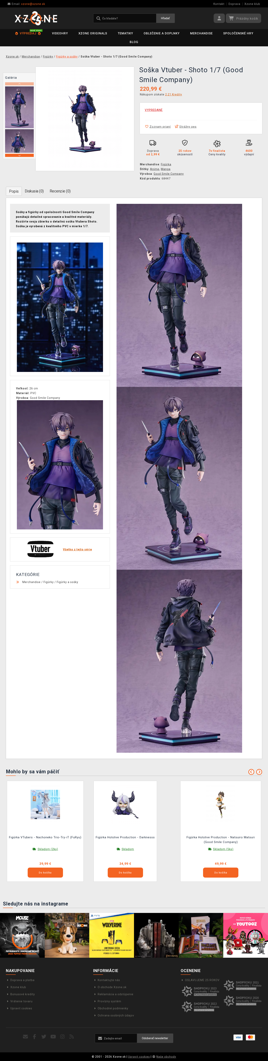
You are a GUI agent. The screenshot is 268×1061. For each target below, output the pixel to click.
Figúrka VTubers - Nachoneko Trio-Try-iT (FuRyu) (45, 837)
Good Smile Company (169, 173)
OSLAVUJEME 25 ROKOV (202, 980)
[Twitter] (44, 1037)
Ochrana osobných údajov (116, 1015)
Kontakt (218, 3)
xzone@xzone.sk (28, 3)
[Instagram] (62, 1037)
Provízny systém (109, 1001)
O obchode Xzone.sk (112, 987)
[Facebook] (35, 1037)
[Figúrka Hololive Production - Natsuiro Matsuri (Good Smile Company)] (220, 804)
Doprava (234, 3)
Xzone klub (252, 3)
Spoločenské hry (238, 33)
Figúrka (166, 164)
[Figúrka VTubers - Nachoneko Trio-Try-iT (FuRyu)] (45, 804)
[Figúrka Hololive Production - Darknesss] (125, 804)
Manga (165, 169)
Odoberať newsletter (155, 1038)
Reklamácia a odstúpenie (115, 994)
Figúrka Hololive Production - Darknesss (125, 837)
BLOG (134, 42)
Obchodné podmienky (113, 1008)
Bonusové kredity (22, 994)
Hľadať (165, 18)
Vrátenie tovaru (21, 1001)
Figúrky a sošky (67, 582)
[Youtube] (53, 1037)
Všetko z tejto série (77, 549)
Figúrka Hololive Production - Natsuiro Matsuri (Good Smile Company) (221, 840)
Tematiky (125, 33)
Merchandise (201, 33)
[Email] (25, 1037)
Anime (154, 169)
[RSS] (72, 1037)
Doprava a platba (22, 980)
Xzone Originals (92, 33)
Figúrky (49, 582)
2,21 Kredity (173, 94)
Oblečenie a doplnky (162, 33)
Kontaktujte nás (109, 980)
